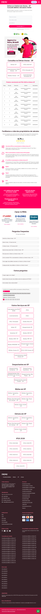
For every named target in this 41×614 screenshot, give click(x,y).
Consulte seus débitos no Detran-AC (9, 551)
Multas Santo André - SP (20, 405)
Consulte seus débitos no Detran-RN (29, 541)
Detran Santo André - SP (20, 429)
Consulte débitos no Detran (27, 485)
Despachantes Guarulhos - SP (27, 369)
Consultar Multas (25, 498)
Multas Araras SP (14, 350)
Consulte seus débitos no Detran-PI (8, 558)
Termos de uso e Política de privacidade (23, 29)
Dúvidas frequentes (7, 500)
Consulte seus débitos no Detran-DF (9, 538)
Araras (22, 477)
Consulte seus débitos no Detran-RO (29, 556)
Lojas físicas (5, 496)
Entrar (33, 2)
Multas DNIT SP (13, 339)
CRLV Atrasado (13, 321)
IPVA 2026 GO (14, 460)
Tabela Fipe (24, 504)
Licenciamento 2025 (26, 495)
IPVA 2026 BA (27, 454)
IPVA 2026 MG (13, 443)
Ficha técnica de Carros (26, 506)
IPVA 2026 (4, 520)
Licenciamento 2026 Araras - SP (13, 70)
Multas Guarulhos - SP (27, 393)
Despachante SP (27, 327)
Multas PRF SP (27, 339)
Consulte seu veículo (26, 483)
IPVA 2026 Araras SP (27, 350)
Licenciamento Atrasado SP (27, 75)
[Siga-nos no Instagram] (7, 531)
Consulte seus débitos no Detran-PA (9, 556)
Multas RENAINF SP (13, 344)
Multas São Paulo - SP (27, 399)
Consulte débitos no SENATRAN (28, 487)
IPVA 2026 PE (20, 466)
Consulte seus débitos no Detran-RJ (29, 536)
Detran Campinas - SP (13, 418)
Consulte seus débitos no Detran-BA (29, 543)
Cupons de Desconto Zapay (7, 524)
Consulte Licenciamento (26, 491)
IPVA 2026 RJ (27, 449)
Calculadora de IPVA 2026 (14, 310)
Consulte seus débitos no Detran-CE (9, 547)
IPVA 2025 (4, 518)
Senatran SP (13, 333)
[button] (20, 238)
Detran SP (13, 64)
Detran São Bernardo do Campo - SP (14, 424)
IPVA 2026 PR (27, 443)
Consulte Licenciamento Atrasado (28, 493)
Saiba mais (4, 596)
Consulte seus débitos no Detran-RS (29, 539)
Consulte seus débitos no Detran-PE (9, 545)
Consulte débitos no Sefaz (27, 489)
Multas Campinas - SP (13, 393)
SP (18, 477)
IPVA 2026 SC (14, 454)
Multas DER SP (27, 333)
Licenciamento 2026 (26, 496)
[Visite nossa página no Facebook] (5, 531)
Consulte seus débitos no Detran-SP (29, 537)
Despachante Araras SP (27, 344)
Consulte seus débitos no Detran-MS (29, 552)
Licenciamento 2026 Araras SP (20, 356)
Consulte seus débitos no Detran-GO (9, 553)
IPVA (27, 310)
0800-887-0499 (6, 498)
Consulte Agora (20, 26)
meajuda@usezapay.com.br (8, 502)
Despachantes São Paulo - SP (27, 374)
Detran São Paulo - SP (27, 424)
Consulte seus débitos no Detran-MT (9, 555)
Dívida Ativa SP (27, 321)
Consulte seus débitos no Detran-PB (29, 554)
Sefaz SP (13, 327)
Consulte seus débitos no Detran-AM (29, 547)
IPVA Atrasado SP (27, 70)
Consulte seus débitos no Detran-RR (9, 560)
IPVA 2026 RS (14, 449)
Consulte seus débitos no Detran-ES (29, 545)
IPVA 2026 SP (27, 64)
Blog (2, 514)
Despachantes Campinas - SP (13, 369)
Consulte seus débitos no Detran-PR (9, 541)
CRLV (27, 316)
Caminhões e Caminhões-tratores (8, 295)
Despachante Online (26, 500)
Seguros (23, 508)
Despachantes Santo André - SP (20, 380)
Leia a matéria (7, 224)
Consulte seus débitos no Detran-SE (29, 558)
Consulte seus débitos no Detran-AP (9, 549)
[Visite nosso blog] (2, 531)
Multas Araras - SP (13, 75)
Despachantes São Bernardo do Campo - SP (14, 375)
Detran (14, 477)
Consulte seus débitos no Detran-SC (9, 543)
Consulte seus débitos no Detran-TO (9, 562)
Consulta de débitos (7, 477)
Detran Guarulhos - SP (27, 418)
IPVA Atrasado (4, 522)
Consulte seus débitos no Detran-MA (29, 551)
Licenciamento (13, 316)
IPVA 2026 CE (27, 460)
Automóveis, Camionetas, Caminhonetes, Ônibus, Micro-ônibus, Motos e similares (16, 293)
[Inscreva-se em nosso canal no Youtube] (10, 531)
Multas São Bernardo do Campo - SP (14, 399)
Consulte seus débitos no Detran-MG (9, 540)
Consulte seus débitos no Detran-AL (29, 549)
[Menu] (39, 2)
